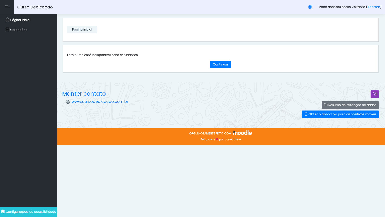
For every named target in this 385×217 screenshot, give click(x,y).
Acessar (373, 7)
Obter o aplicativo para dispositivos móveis (342, 114)
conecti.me (233, 139)
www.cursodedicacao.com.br (100, 101)
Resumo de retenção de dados (351, 105)
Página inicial (82, 29)
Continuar (220, 64)
